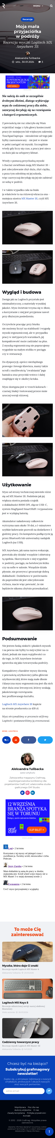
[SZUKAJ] (51, 6)
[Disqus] (27, 880)
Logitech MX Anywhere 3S (17, 704)
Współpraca (20, 1107)
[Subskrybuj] (49, 1091)
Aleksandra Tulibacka (27, 58)
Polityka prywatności (36, 1113)
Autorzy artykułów (23, 1110)
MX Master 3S (29, 198)
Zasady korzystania (16, 1113)
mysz (4, 731)
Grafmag (26, 1120)
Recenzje (28, 19)
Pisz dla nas (33, 1107)
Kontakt (26, 1116)
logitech (13, 731)
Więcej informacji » (33, 1131)
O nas (36, 1110)
